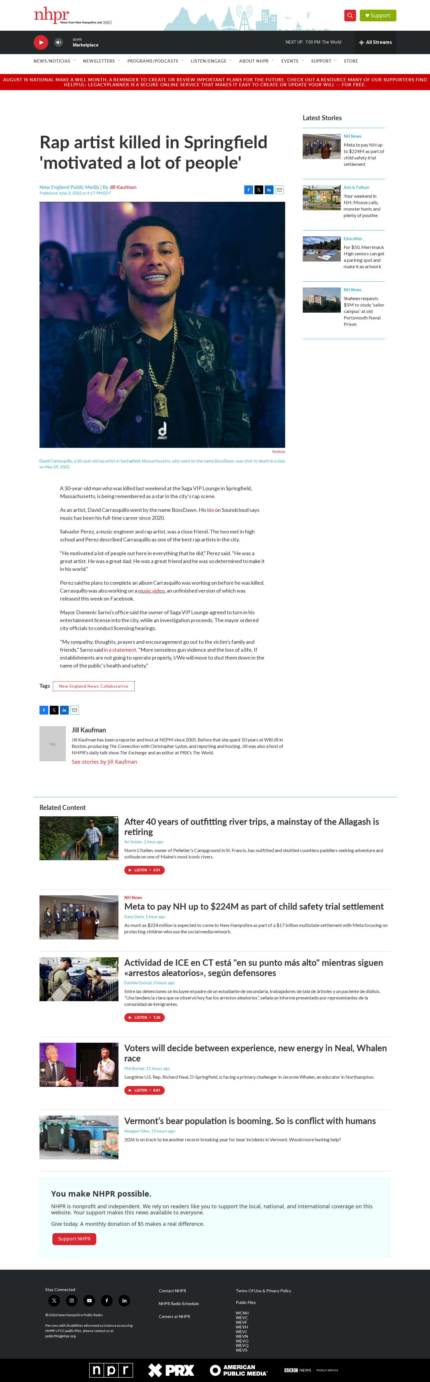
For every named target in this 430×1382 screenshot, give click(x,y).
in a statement (120, 649)
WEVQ (242, 1345)
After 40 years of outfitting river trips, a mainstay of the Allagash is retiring (251, 826)
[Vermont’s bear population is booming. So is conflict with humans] (78, 1137)
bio (210, 510)
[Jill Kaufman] (52, 743)
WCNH (242, 1313)
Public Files (246, 1302)
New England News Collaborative (93, 686)
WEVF (241, 1322)
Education (353, 238)
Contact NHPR (172, 1290)
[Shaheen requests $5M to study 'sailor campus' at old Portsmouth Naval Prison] (322, 300)
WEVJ (241, 1331)
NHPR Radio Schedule (179, 1303)
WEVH (242, 1327)
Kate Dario (134, 916)
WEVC (242, 1317)
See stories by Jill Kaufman (104, 761)
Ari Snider (133, 841)
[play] (41, 42)
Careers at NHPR (174, 1316)
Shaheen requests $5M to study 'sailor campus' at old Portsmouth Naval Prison (364, 311)
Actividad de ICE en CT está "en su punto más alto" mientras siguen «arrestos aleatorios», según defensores (253, 967)
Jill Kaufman (123, 186)
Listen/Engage (209, 61)
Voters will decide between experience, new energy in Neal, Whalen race (255, 1053)
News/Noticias (52, 61)
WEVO (242, 1341)
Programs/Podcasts (153, 61)
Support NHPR (74, 1238)
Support (381, 15)
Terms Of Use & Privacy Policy (263, 1290)
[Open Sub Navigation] (75, 60)
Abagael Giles (136, 1130)
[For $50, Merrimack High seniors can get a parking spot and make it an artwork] (322, 248)
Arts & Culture (356, 187)
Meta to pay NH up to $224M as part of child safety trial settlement (254, 906)
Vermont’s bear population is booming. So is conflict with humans (250, 1120)
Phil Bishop (134, 1068)
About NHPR (254, 61)
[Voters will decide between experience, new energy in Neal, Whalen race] (78, 1065)
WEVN (242, 1336)
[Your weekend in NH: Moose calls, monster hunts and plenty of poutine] (322, 197)
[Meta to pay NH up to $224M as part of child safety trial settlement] (322, 146)
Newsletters (99, 61)
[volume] (58, 42)
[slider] (68, 42)
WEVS (241, 1350)
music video (151, 590)
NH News (352, 136)
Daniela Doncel (138, 982)
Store (351, 61)
